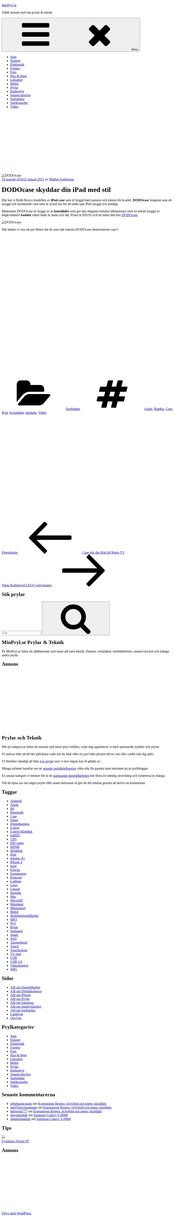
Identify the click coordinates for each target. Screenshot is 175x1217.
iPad (5, 412)
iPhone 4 (16, 862)
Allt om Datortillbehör (25, 987)
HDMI (14, 847)
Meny (134, 49)
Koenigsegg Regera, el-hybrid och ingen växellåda (72, 1103)
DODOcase (130, 215)
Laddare (15, 881)
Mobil (14, 83)
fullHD (15, 835)
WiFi (13, 969)
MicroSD (16, 900)
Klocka (15, 870)
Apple (148, 409)
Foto (13, 72)
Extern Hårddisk (21, 831)
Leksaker (16, 80)
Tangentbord (18, 942)
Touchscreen (18, 950)
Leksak (15, 889)
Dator (14, 820)
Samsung (16, 931)
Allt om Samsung (22, 1002)
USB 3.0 (16, 961)
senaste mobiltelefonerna (59, 768)
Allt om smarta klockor (25, 1006)
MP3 (13, 919)
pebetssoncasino (21, 1103)
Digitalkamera (19, 824)
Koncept (16, 877)
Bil (12, 808)
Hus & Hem (18, 76)
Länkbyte (16, 1014)
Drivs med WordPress (16, 1213)
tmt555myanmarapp (23, 1107)
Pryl (13, 923)
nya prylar (46, 761)
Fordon (15, 68)
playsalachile (19, 1115)
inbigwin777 (18, 1111)
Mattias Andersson (61, 179)
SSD (13, 938)
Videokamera (19, 965)
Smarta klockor (20, 95)
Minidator (16, 904)
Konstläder (16, 412)
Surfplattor (17, 99)
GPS (13, 839)
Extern (14, 828)
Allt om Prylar (19, 999)
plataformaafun (20, 1119)
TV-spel (15, 954)
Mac (13, 896)
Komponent (18, 873)
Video (14, 106)
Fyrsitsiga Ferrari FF (15, 1141)
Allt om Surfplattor (23, 1010)
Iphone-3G (17, 858)
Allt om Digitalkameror (26, 991)
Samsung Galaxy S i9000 (51, 1115)
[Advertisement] (87, 142)
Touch (14, 946)
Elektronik (17, 64)
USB (13, 958)
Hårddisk (16, 850)
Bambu (159, 409)
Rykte (14, 927)
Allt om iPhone (20, 995)
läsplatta (31, 412)
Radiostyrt (17, 91)
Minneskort (18, 908)
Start (13, 57)
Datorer (15, 60)
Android (16, 801)
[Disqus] (87, 468)
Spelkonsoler (19, 103)
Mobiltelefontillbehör (24, 916)
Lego (13, 885)
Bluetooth (16, 812)
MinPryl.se (9, 5)
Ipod (13, 866)
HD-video (17, 843)
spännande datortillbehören (71, 775)
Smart (14, 935)
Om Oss (15, 1018)
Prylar (14, 87)
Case (169, 409)
